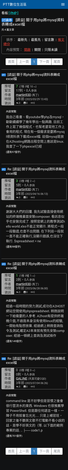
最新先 (22, 40)
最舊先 (36, 40)
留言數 (49, 40)
